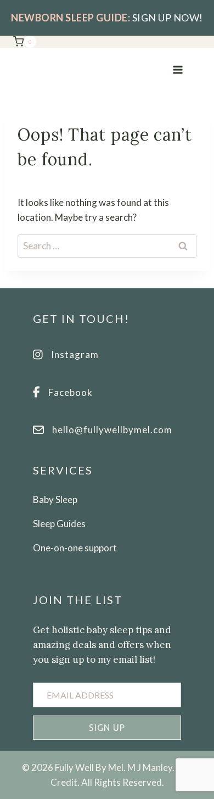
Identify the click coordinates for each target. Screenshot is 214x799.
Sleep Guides (59, 523)
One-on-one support (75, 548)
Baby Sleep (55, 499)
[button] (107, 728)
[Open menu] (177, 69)
